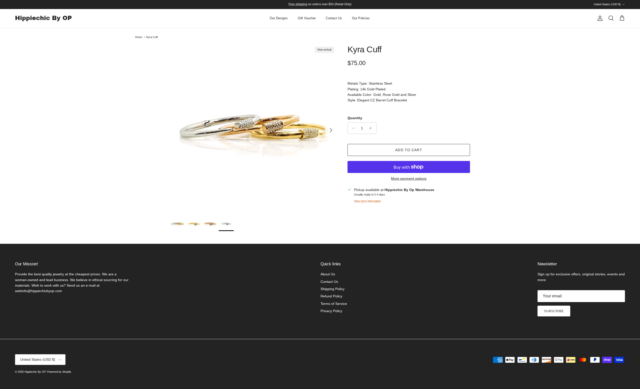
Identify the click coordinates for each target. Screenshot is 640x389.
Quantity (355, 118)
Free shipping (297, 4)
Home (138, 37)
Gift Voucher (307, 18)
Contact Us (334, 18)
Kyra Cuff (152, 37)
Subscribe (554, 311)
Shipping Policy (332, 289)
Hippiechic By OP (35, 371)
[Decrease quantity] (352, 128)
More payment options (408, 178)
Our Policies (361, 18)
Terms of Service (333, 304)
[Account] (599, 18)
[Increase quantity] (372, 128)
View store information (367, 201)
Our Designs (279, 18)
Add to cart (408, 150)
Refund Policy (331, 296)
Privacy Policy (331, 311)
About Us (327, 274)
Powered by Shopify (59, 371)
